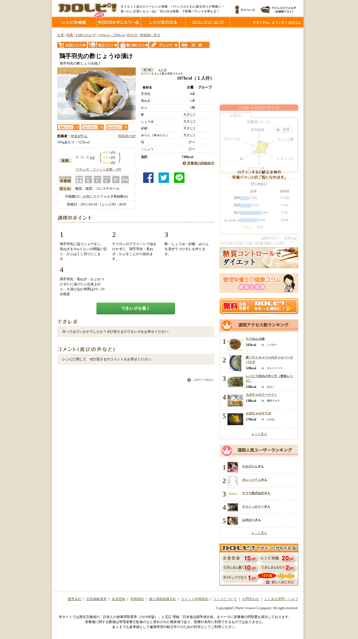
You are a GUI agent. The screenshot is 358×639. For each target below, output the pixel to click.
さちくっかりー (253, 506)
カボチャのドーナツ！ (261, 394)
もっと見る (259, 434)
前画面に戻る (150, 35)
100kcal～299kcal (111, 35)
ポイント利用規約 (194, 599)
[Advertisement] (259, 66)
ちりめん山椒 (255, 338)
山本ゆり (248, 519)
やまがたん (79, 136)
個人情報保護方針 (162, 599)
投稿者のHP (127, 136)
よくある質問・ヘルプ (281, 599)
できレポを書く (135, 308)
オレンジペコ (251, 479)
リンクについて (225, 599)
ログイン (294, 22)
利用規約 (137, 599)
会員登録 (118, 599)
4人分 (161, 70)
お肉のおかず (85, 35)
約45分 (132, 35)
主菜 (60, 35)
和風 (69, 35)
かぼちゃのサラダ (258, 413)
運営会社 (74, 599)
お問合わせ (250, 599)
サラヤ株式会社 (253, 493)
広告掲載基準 (96, 599)
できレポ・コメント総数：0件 (98, 169)
